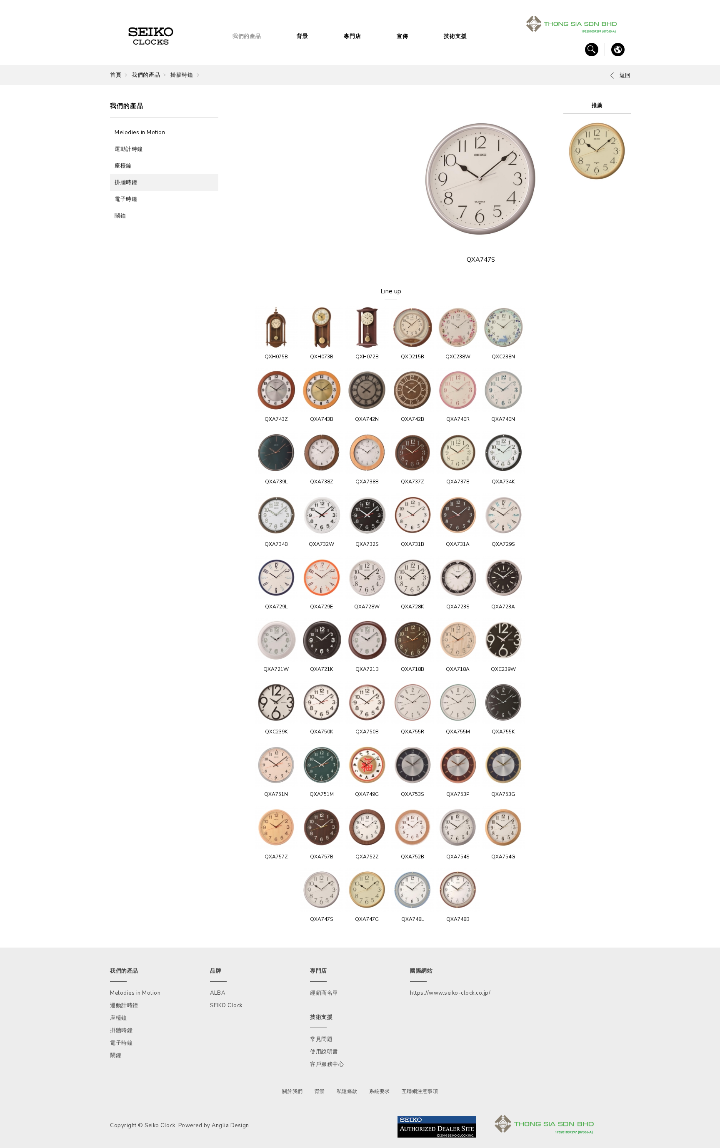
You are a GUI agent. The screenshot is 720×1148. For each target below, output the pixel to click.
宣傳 (402, 36)
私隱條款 (347, 1091)
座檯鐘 (123, 166)
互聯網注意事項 (420, 1091)
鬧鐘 (120, 216)
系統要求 (379, 1091)
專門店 (352, 36)
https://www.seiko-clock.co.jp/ (450, 993)
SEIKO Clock (226, 1005)
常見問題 (321, 1039)
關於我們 (292, 1091)
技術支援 (455, 36)
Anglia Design (230, 1125)
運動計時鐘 (129, 149)
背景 (302, 36)
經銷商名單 (324, 993)
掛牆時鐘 (181, 75)
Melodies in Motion (140, 132)
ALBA (217, 993)
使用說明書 (324, 1051)
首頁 (115, 75)
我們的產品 (246, 36)
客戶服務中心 (327, 1064)
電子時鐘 (126, 199)
